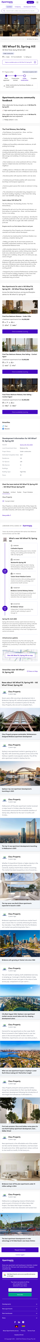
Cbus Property (7, 497)
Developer (6, 492)
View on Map (33, 671)
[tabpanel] (20, 507)
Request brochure (20, 1250)
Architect (13, 492)
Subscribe (20, 1294)
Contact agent (20, 1255)
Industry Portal (18, 1335)
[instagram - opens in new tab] (23, 1322)
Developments (5, 39)
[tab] (6, 492)
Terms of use (31, 1330)
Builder (19, 492)
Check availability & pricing (20, 331)
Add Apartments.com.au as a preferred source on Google (21, 1275)
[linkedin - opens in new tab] (19, 1322)
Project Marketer (28, 492)
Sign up (30, 2)
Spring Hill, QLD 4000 (18, 39)
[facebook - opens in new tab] (15, 1322)
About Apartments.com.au (11, 1330)
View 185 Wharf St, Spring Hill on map (20, 655)
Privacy (23, 1330)
